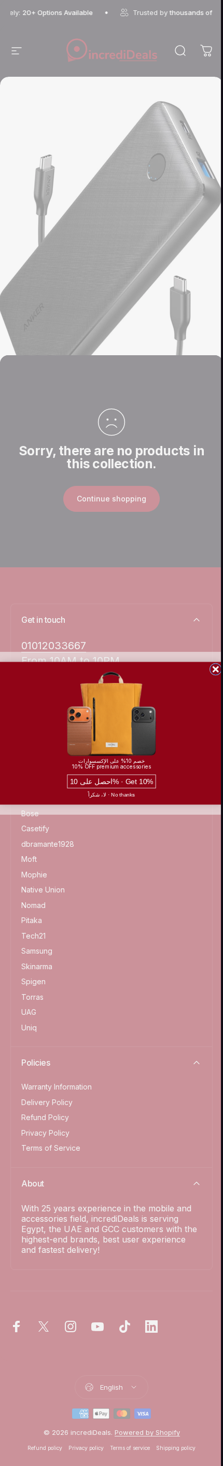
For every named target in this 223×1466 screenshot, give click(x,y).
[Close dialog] (215, 669)
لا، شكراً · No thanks (111, 794)
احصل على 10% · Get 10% (112, 781)
